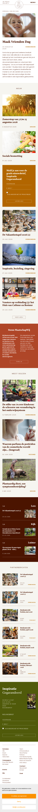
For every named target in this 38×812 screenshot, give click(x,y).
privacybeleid (26, 194)
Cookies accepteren (19, 796)
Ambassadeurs (24, 751)
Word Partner (23, 753)
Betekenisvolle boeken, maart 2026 (27, 647)
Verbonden (31, 47)
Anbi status (23, 762)
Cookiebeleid (6, 778)
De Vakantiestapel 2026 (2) (16, 234)
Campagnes (6, 760)
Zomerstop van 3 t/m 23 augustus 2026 (14, 121)
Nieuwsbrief (23, 768)
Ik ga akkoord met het (19, 194)
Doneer (22, 770)
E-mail (9, 188)
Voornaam (10, 184)
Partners (22, 755)
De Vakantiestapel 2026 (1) (26, 593)
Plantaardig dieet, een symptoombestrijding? (14, 485)
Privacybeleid (6, 782)
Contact (22, 766)
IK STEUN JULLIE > (5, 2)
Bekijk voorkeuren (19, 807)
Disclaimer (5, 780)
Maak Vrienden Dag (16, 42)
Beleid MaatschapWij (26, 758)
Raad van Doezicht (25, 760)
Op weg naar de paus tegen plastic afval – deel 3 (11, 548)
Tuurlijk (19, 361)
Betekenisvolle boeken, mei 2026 (26, 611)
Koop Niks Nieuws (7, 762)
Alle (3, 751)
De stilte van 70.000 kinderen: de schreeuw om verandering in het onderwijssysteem (18, 407)
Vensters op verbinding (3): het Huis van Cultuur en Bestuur (18, 304)
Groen (33, 127)
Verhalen (5, 749)
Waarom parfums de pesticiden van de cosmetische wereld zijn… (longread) (18, 447)
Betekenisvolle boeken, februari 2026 (26, 665)
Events (4, 769)
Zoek (21, 773)
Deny (19, 801)
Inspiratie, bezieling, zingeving (18, 268)
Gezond (32, 454)
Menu (33, 2)
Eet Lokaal (5, 764)
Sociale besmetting (12, 156)
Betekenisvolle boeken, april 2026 (26, 629)
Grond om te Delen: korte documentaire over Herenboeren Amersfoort (11, 531)
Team (21, 749)
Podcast (32, 620)
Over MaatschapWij (25, 756)
